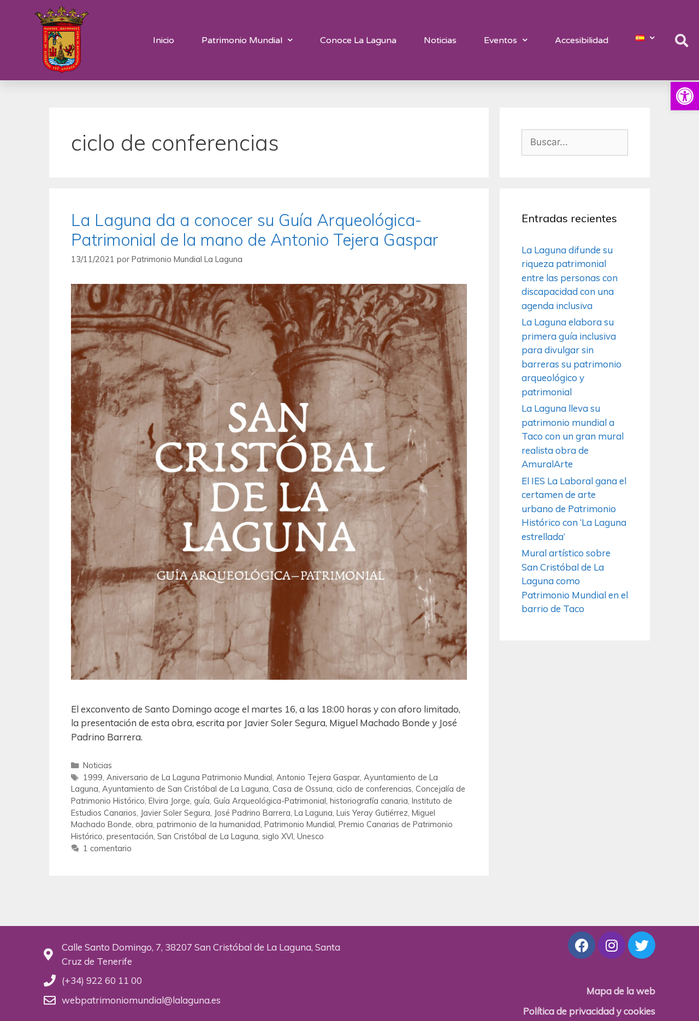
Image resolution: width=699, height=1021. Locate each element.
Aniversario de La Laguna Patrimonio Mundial (189, 777)
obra (144, 824)
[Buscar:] (575, 141)
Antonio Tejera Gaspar (318, 777)
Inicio (163, 40)
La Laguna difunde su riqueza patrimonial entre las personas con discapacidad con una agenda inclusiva (570, 277)
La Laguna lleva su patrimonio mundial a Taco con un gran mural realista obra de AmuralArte (573, 436)
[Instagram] (611, 945)
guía (202, 801)
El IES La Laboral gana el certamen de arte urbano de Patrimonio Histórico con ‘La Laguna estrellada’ (574, 508)
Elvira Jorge (169, 801)
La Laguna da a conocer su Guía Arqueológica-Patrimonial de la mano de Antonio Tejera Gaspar (255, 230)
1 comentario (107, 848)
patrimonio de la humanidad (208, 824)
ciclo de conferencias (374, 788)
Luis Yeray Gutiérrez (372, 813)
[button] (685, 96)
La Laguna (313, 813)
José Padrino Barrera (252, 813)
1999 (93, 777)
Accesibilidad (581, 40)
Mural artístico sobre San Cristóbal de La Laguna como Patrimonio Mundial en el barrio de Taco (575, 580)
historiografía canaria (369, 801)
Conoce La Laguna (358, 40)
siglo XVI (277, 836)
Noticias (440, 40)
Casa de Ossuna (303, 788)
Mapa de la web (621, 990)
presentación (129, 836)
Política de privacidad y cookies (589, 1011)
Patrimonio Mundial (242, 40)
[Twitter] (641, 945)
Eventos (500, 40)
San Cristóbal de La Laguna (207, 836)
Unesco (310, 836)
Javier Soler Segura (175, 813)
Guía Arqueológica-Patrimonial (270, 801)
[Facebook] (581, 945)
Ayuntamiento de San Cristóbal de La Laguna (185, 788)
